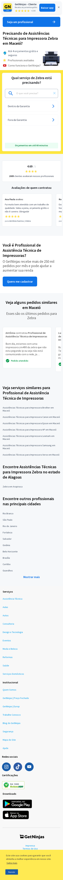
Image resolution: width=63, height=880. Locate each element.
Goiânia (6, 545)
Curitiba (6, 564)
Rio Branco (8, 513)
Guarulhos (8, 570)
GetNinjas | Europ (11, 706)
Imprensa (30, 845)
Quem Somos (9, 689)
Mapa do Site (9, 739)
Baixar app (47, 7)
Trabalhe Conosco (12, 714)
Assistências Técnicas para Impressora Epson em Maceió (31, 423)
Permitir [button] (11, 872)
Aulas (5, 607)
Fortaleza (7, 532)
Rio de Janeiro (10, 526)
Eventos (7, 640)
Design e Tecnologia (13, 632)
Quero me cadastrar (20, 281)
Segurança (8, 731)
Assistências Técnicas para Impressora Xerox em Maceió (31, 454)
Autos (6, 615)
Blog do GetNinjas (11, 723)
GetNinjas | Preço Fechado (16, 698)
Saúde (6, 665)
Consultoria (8, 623)
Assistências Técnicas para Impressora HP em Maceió (29, 429)
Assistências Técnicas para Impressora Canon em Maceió (31, 416)
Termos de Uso (30, 848)
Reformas (8, 657)
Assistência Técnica (12, 598)
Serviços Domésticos (13, 673)
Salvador (7, 538)
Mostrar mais (31, 577)
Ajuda (5, 748)
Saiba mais (12, 862)
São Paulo (7, 519)
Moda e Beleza (10, 648)
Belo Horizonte (10, 551)
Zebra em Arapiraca (13, 486)
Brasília (6, 557)
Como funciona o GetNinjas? (24, 65)
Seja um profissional (20, 22)
